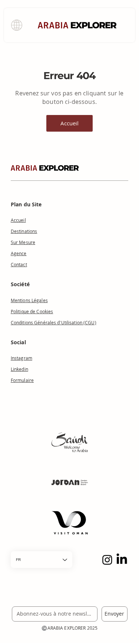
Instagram (21, 358)
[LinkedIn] (121, 559)
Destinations (24, 231)
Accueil (18, 220)
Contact (19, 264)
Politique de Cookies (32, 311)
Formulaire (22, 380)
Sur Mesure (23, 242)
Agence (19, 253)
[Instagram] (107, 559)
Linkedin (19, 369)
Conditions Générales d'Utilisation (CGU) (53, 322)
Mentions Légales (29, 300)
